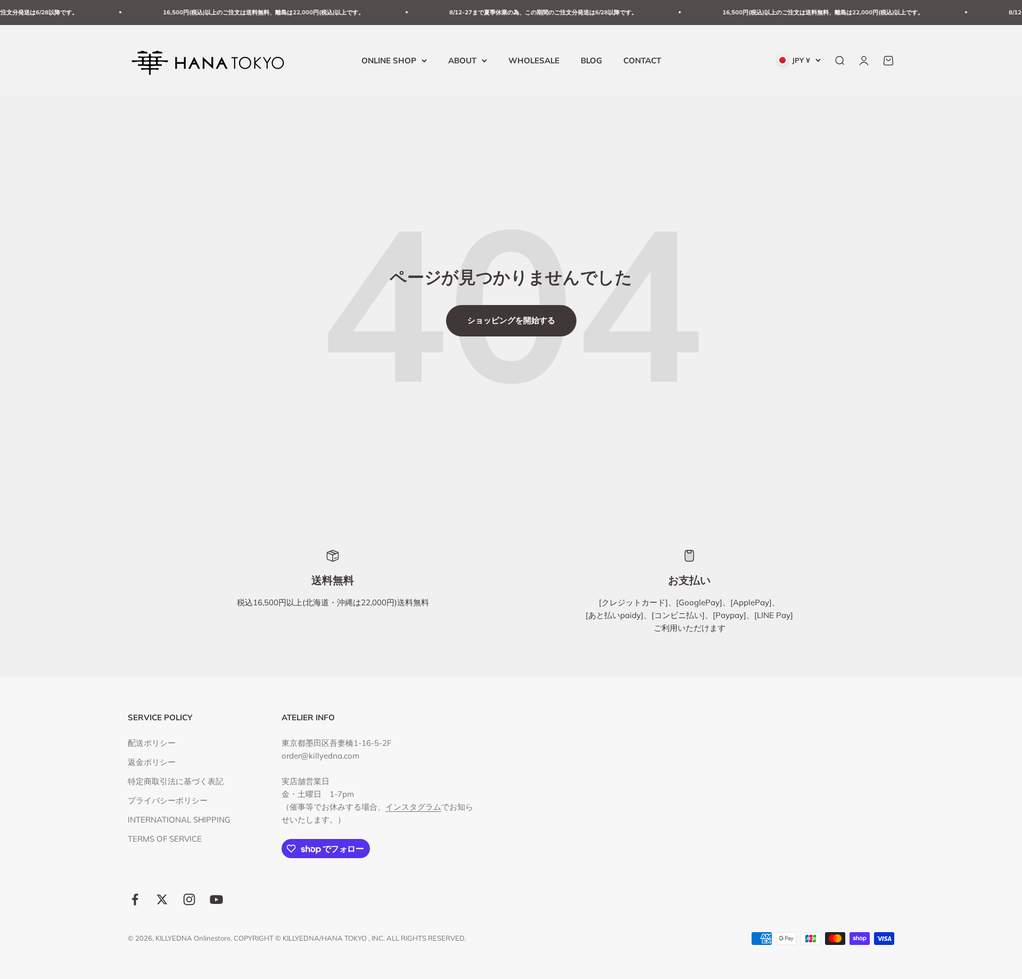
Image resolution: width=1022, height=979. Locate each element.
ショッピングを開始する (511, 320)
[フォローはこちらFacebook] (135, 899)
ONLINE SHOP (388, 60)
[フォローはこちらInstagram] (189, 899)
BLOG (591, 60)
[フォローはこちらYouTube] (216, 899)
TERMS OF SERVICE (165, 839)
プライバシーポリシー (168, 800)
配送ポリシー (152, 743)
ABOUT (462, 60)
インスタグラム (413, 807)
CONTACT (642, 60)
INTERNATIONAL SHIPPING (179, 820)
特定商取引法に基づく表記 (176, 781)
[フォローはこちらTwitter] (162, 899)
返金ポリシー (152, 762)
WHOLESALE (533, 60)
